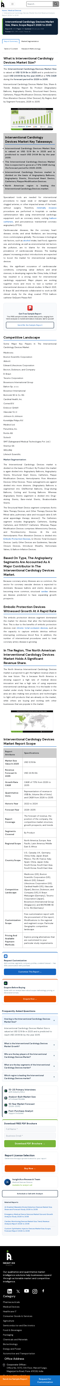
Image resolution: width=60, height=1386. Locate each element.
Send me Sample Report (15, 1379)
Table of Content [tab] (11, 49)
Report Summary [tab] (11, 41)
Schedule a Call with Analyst (30, 1194)
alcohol (26, 240)
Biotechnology (10, 1344)
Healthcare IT (10, 1311)
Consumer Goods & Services (17, 1316)
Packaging (8, 1334)
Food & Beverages (12, 1330)
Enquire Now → (30, 999)
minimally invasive (47, 207)
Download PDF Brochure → (30, 1143)
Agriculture (8, 1320)
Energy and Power (12, 1348)
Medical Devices (14, 10)
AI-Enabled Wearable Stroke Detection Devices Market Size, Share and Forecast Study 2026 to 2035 (28, 1208)
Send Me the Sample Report (30, 325)
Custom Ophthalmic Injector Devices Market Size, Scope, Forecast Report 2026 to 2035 (28, 1230)
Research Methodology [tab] (31, 49)
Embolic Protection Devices (16, 539)
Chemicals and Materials (15, 1339)
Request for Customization (45, 1380)
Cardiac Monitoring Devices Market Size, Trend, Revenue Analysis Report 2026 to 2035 (27, 1222)
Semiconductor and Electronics (19, 1325)
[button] (12, 4)
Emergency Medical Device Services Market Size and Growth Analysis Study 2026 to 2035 (29, 1215)
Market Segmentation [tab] (30, 41)
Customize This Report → (30, 972)
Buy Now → (30, 1168)
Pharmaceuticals (11, 1302)
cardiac (44, 591)
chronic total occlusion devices (32, 628)
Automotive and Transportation (19, 1353)
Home (4, 10)
